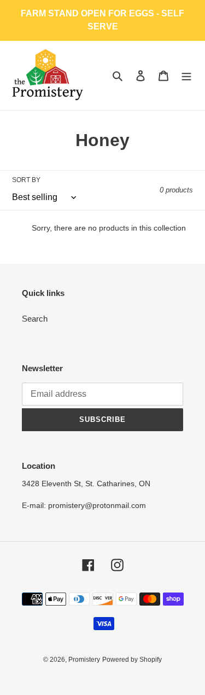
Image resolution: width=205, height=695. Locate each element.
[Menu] (186, 75)
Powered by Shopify (132, 659)
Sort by (26, 180)
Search (35, 318)
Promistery (84, 659)
